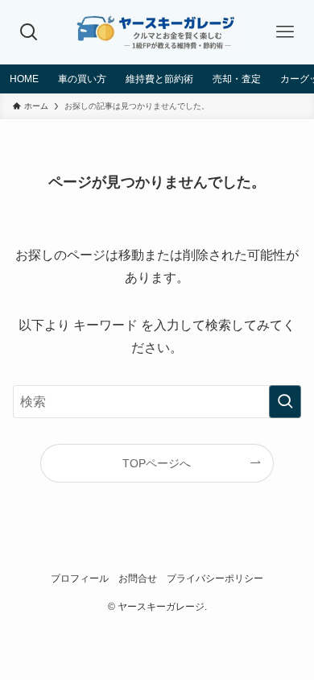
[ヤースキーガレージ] (157, 32)
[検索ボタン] (29, 32)
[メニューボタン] (284, 32)
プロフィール (80, 578)
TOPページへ (156, 463)
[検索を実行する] (285, 401)
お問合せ (137, 578)
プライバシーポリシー (215, 578)
